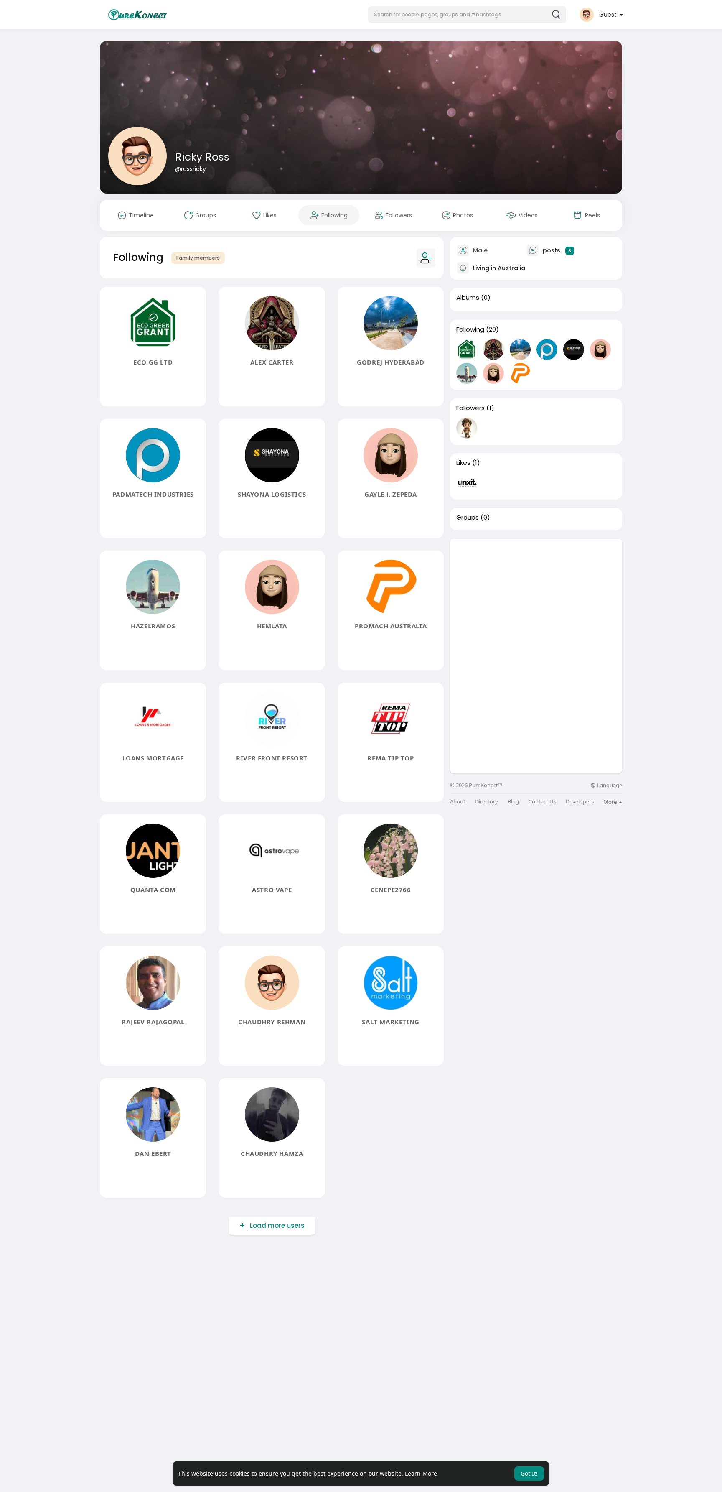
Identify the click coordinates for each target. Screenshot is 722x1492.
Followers (470, 408)
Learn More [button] (421, 1473)
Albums (467, 297)
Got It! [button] (529, 1473)
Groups (467, 517)
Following (470, 329)
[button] (467, 14)
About (457, 801)
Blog (513, 801)
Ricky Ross (202, 157)
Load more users (277, 1225)
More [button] (610, 802)
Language (609, 785)
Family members (198, 257)
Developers (580, 801)
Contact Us (542, 801)
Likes (463, 462)
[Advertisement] (536, 597)
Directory (486, 801)
